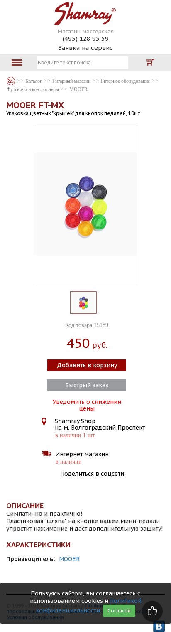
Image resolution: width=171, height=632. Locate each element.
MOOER (69, 559)
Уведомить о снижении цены (87, 404)
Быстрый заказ (86, 385)
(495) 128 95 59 (86, 38)
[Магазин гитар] (11, 81)
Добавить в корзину (87, 365)
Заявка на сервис (85, 48)
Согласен (119, 610)
